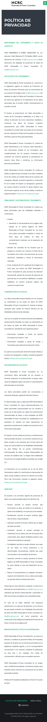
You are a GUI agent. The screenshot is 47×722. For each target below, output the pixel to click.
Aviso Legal (35, 701)
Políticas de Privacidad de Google (27, 194)
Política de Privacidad (16, 701)
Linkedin (24, 705)
